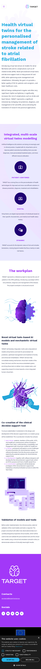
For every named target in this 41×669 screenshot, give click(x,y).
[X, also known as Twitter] (3, 613)
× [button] (38, 638)
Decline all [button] (30, 660)
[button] (20, 665)
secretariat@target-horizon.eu (11, 598)
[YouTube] (17, 613)
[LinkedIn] (12, 613)
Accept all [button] (11, 660)
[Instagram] (21, 613)
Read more (19, 646)
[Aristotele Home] (31, 7)
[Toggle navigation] (4, 6)
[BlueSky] (8, 613)
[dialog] (20, 652)
